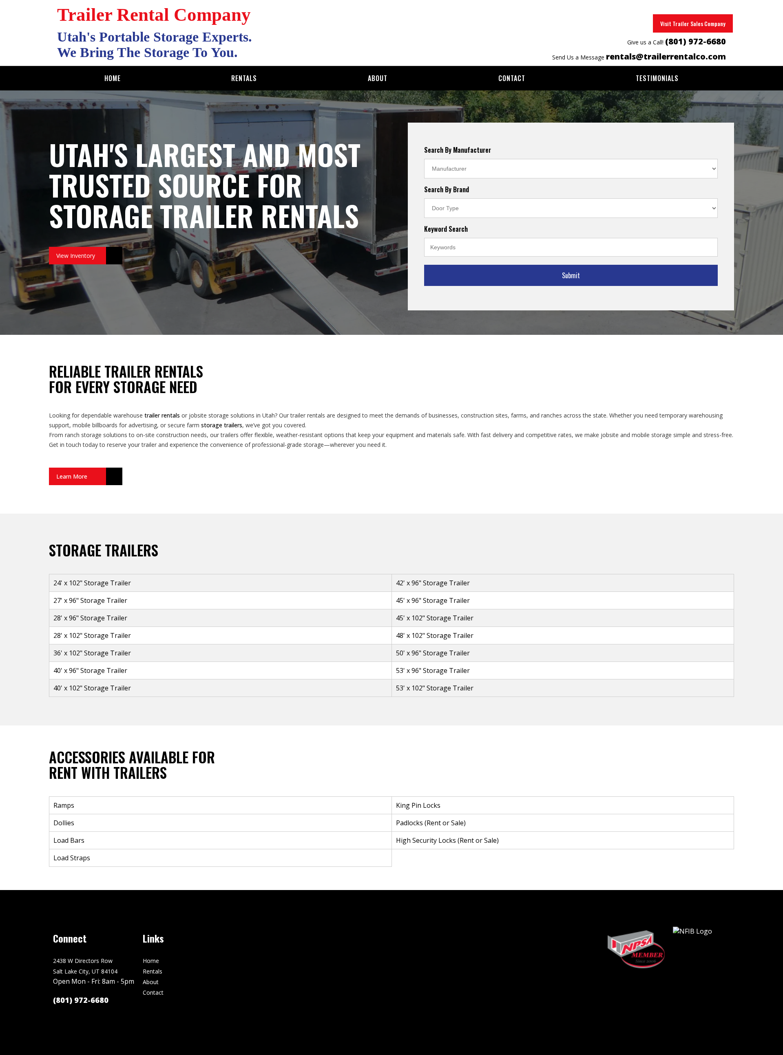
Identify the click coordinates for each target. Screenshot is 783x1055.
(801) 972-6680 (695, 41)
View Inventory (75, 255)
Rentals (244, 78)
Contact (511, 78)
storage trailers (221, 425)
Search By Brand (446, 189)
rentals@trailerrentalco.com (666, 56)
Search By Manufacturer (457, 150)
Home (112, 78)
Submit (571, 275)
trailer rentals (162, 415)
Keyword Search (446, 229)
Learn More (71, 476)
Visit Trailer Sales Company (692, 23)
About (377, 78)
